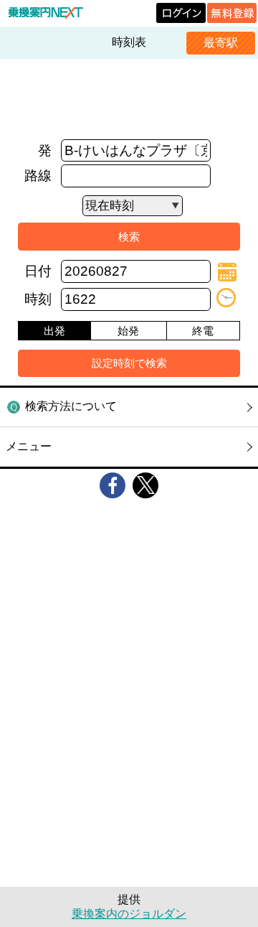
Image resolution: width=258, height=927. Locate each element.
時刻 (38, 299)
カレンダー (227, 272)
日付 (38, 271)
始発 (128, 331)
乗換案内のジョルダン (129, 914)
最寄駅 (221, 43)
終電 (203, 331)
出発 (54, 331)
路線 (38, 175)
